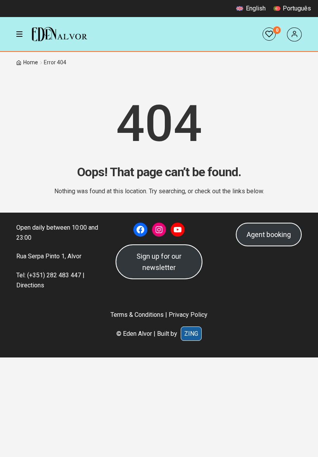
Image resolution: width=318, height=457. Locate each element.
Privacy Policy (188, 314)
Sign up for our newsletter (159, 261)
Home (30, 62)
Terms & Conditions (137, 314)
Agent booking (269, 234)
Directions (30, 285)
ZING (191, 333)
